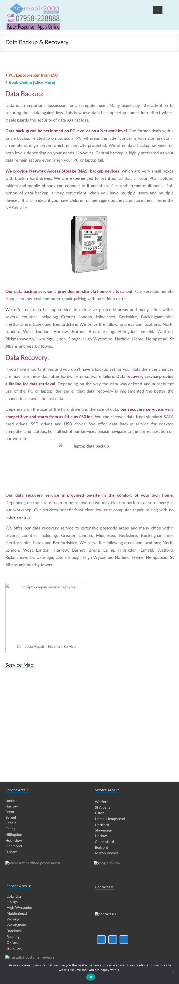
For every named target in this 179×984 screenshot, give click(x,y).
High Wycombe (19, 907)
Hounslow (13, 840)
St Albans (102, 807)
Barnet (10, 817)
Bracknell (14, 931)
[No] (173, 971)
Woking (13, 919)
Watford (102, 802)
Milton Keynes (106, 853)
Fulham (11, 852)
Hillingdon (13, 835)
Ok (91, 977)
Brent (9, 812)
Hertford (102, 825)
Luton (99, 813)
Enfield (11, 823)
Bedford (101, 847)
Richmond (13, 846)
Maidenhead (17, 913)
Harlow (101, 836)
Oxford (12, 942)
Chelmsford (104, 842)
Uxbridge (14, 896)
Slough (12, 902)
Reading (13, 937)
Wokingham (16, 925)
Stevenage (103, 830)
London (11, 801)
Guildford (14, 948)
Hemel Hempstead (110, 819)
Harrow (11, 806)
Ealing (10, 829)
